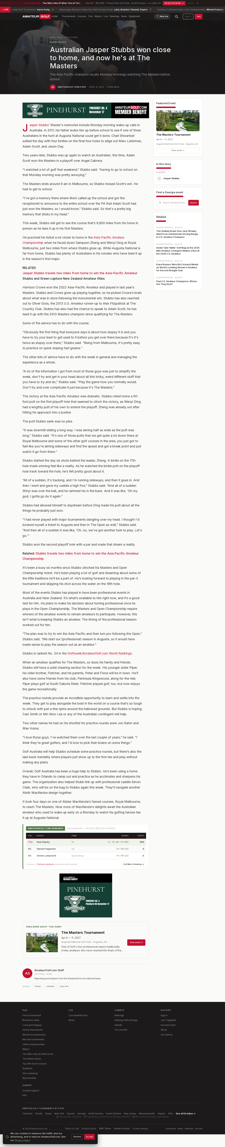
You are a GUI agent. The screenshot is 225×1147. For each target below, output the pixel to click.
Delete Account (122, 1128)
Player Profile (71, 37)
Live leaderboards (78, 1015)
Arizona (71, 1113)
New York (59, 1113)
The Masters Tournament (173, 134)
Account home (168, 1025)
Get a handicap (30, 1073)
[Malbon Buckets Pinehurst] (85, 895)
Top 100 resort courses (34, 1063)
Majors (98, 16)
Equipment (134, 16)
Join (199, 16)
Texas (48, 1113)
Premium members (45, 864)
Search (193, 202)
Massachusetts (147, 1113)
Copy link (64, 986)
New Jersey (130, 1113)
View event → (178, 150)
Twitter (37, 986)
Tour (90, 16)
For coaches (121, 1029)
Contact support (30, 1090)
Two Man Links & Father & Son (37, 1054)
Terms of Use (72, 1128)
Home (53, 37)
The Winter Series (31, 1058)
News (124, 16)
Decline (77, 1136)
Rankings (114, 16)
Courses (81, 16)
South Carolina (113, 1113)
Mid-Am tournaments (33, 1039)
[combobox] (178, 202)
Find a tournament (31, 1015)
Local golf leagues (32, 1025)
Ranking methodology (126, 1020)
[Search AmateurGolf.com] (176, 16)
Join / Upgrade (168, 1020)
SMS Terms (105, 1128)
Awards (118, 1025)
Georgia (82, 1113)
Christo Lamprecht (46, 855)
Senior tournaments (32, 1029)
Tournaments (69, 16)
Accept (89, 1136)
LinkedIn (50, 986)
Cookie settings (140, 1128)
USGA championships (33, 1044)
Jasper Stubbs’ (40, 125)
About (164, 1029)
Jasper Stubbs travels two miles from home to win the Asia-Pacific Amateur (79, 273)
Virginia (161, 1113)
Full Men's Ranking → (134, 864)
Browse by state (30, 1020)
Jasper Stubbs (169, 178)
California (27, 1113)
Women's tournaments (34, 1034)
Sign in (188, 16)
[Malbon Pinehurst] (85, 110)
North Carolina (96, 1113)
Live (106, 16)
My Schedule (29, 1078)
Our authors (167, 1034)
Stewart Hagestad (46, 849)
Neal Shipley (43, 842)
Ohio (170, 1113)
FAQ (24, 1095)
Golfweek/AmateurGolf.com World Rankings (100, 653)
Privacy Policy (89, 1128)
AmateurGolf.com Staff (72, 87)
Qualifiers (27, 1068)
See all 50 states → (185, 1113)
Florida (38, 1113)
